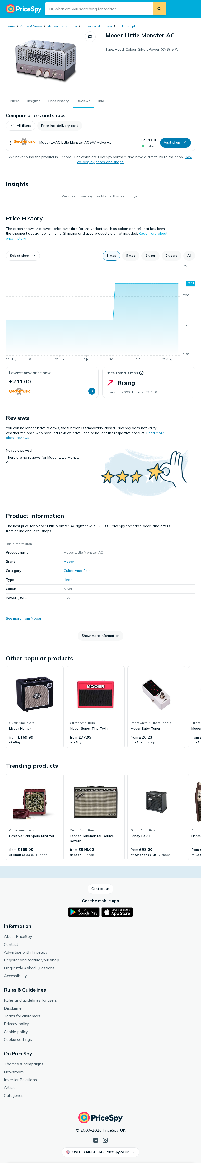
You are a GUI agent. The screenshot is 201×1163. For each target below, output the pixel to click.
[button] (20, 126)
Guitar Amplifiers (129, 26)
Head (68, 579)
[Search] (159, 8)
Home (10, 26)
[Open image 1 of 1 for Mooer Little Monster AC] (45, 62)
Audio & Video (31, 26)
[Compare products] (90, 36)
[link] (35, 707)
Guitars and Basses (97, 26)
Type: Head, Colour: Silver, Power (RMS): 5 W (142, 49)
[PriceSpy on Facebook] (96, 1139)
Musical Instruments (62, 26)
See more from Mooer (23, 618)
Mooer (69, 561)
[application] (100, 314)
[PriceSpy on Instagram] (105, 1139)
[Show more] (10, 143)
